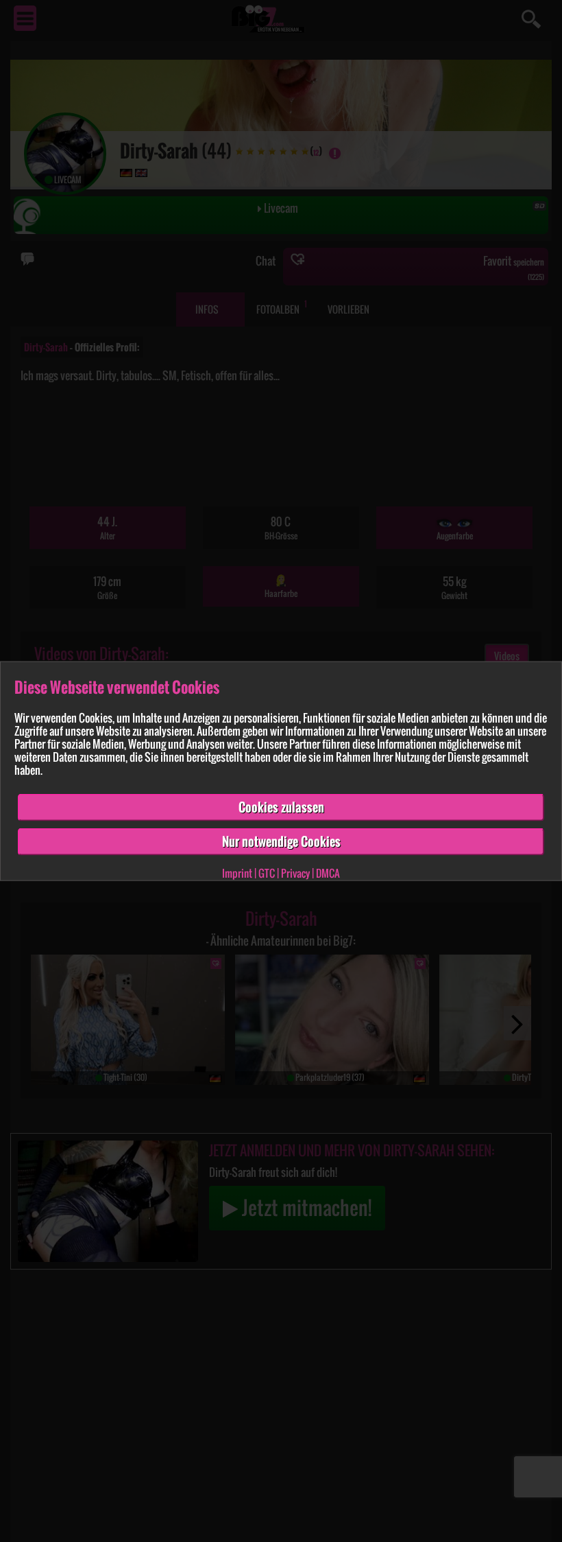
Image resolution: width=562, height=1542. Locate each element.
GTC (266, 872)
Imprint (237, 872)
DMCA (328, 872)
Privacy (295, 872)
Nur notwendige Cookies (281, 841)
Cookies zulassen (281, 807)
